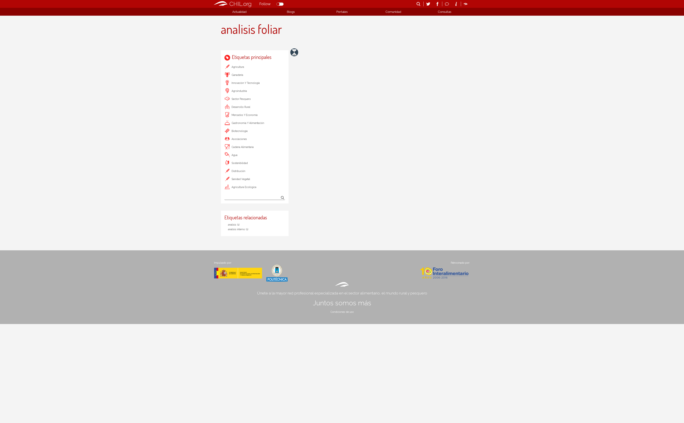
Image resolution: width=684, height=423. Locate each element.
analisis (234, 224)
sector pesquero (241, 99)
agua (234, 155)
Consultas (444, 12)
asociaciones (239, 139)
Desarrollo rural (241, 107)
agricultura (238, 67)
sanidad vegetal (241, 179)
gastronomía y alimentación (248, 123)
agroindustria (239, 91)
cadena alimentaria (243, 147)
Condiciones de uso (342, 311)
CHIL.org (240, 4)
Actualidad (239, 12)
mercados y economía (245, 115)
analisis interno (238, 229)
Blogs (291, 12)
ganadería (237, 75)
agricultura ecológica (244, 187)
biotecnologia (240, 131)
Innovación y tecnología (246, 83)
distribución (238, 171)
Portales (342, 12)
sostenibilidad (240, 163)
